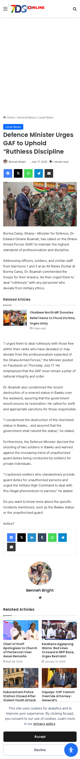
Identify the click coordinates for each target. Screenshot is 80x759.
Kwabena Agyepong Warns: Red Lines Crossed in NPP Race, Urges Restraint (58, 650)
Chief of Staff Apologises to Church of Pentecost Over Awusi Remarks (20, 650)
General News (26, 117)
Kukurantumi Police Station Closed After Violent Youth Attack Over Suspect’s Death (20, 698)
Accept (40, 737)
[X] (21, 537)
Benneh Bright (17, 161)
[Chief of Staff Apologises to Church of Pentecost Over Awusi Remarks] (20, 630)
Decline (40, 750)
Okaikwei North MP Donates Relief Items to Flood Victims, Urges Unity (53, 318)
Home (10, 117)
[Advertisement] (40, 73)
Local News (46, 117)
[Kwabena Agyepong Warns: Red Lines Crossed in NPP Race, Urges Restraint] (59, 630)
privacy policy (44, 724)
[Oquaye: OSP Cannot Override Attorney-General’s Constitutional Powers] (59, 678)
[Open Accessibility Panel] (71, 750)
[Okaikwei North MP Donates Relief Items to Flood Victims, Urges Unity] (15, 318)
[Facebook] (11, 537)
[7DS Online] (28, 8)
